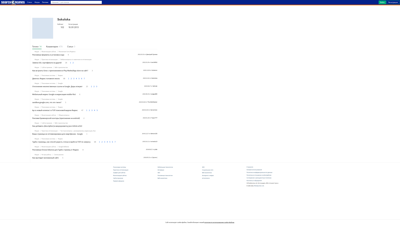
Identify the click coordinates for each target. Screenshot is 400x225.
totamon (154, 70)
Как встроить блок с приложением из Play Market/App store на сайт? (60, 70)
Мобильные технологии (165, 167)
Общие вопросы (63, 115)
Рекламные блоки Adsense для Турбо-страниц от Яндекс (55, 150)
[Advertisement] (200, 10)
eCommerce (206, 178)
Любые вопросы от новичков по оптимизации (75, 59)
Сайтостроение (47, 67)
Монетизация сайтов (49, 51)
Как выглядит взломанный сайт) (45, 158)
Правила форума (118, 181)
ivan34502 (154, 62)
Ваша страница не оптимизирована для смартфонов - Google (57, 134)
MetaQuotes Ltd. (259, 186)
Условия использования (254, 170)
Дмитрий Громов (151, 54)
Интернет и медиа (208, 175)
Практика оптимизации (50, 59)
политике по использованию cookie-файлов (219, 222)
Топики (37, 46)
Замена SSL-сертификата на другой (46, 62)
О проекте (250, 167)
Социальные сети (207, 170)
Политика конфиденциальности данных (259, 172)
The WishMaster (152, 102)
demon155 (154, 133)
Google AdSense (63, 147)
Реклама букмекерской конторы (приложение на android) (56, 118)
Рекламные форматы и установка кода (48, 55)
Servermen (154, 110)
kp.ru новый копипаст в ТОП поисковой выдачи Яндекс (55, 110)
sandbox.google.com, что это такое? (46, 102)
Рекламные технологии (165, 175)
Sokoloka (154, 78)
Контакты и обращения (254, 180)
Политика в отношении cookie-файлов (259, 175)
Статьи (71, 46)
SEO (159, 173)
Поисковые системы (48, 75)
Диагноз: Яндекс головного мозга (46, 78)
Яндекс (60, 75)
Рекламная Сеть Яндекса (66, 51)
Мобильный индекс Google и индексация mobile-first (54, 94)
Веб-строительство (61, 67)
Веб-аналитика (162, 178)
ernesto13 (154, 141)
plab (155, 149)
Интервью (161, 170)
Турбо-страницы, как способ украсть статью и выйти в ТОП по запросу (61, 142)
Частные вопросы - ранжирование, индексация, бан (78, 131)
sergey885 (154, 94)
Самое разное (58, 155)
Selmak (155, 86)
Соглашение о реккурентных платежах (259, 178)
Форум (36, 51)
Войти (382, 2)
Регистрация (393, 2)
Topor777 (154, 118)
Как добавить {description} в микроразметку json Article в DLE (57, 126)
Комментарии (54, 46)
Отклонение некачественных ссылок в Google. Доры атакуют (57, 86)
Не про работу (46, 155)
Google (60, 83)
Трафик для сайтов (119, 173)
